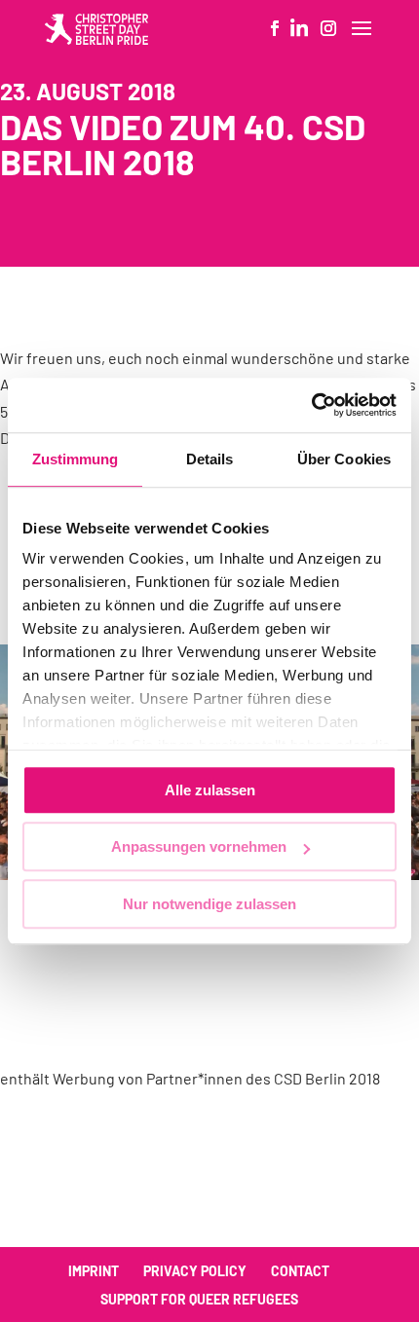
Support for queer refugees (199, 1299)
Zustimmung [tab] (75, 459)
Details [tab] (210, 459)
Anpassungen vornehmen (198, 846)
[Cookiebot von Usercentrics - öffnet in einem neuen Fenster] (311, 405)
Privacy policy (195, 1271)
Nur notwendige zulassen (209, 904)
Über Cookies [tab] (344, 459)
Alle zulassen (210, 790)
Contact (300, 1271)
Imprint (93, 1271)
